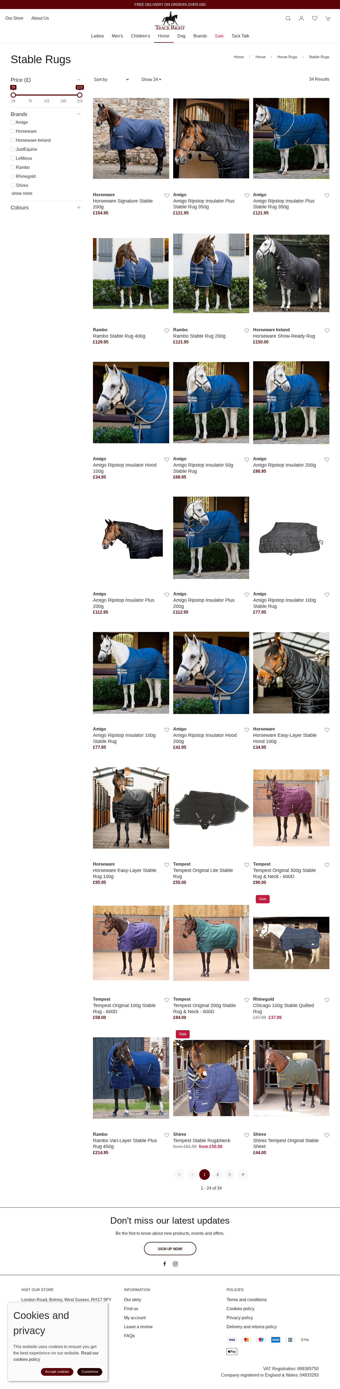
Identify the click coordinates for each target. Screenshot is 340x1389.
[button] (288, 18)
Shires (21, 185)
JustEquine (26, 149)
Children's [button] (140, 36)
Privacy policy (240, 1317)
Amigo (21, 122)
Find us (131, 1308)
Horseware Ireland (33, 140)
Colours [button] (20, 207)
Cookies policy (240, 1308)
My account (135, 1317)
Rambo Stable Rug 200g (199, 336)
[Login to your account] (301, 18)
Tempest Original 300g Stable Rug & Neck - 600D (284, 873)
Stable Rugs (319, 57)
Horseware (26, 131)
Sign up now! (170, 1249)
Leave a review (138, 1327)
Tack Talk (240, 36)
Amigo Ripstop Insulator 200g (284, 465)
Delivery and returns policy (252, 1327)
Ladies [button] (97, 36)
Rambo (22, 167)
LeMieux (23, 158)
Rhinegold (25, 176)
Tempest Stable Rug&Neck (201, 1140)
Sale (219, 36)
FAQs (129, 1336)
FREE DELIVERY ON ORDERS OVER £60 (170, 5)
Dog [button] (181, 36)
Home (239, 57)
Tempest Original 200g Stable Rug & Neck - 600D (204, 1008)
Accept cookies (57, 1372)
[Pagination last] (243, 1174)
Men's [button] (117, 36)
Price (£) (21, 80)
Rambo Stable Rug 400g (119, 336)
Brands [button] (200, 36)
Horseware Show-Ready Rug (284, 336)
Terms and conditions (247, 1299)
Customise (90, 1372)
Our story (132, 1299)
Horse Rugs (287, 57)
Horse (261, 57)
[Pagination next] (229, 1174)
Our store (14, 18)
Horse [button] (163, 36)
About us (40, 18)
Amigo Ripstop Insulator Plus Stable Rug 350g (204, 203)
